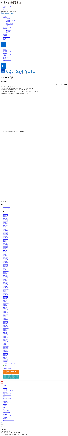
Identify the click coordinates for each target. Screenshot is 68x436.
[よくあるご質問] (7, 374)
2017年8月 (5, 333)
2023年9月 (5, 257)
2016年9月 (5, 347)
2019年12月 (5, 301)
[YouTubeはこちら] (2, 383)
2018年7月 (5, 322)
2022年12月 (5, 269)
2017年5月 (5, 336)
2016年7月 (5, 350)
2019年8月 (5, 307)
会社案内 (5, 28)
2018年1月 (5, 326)
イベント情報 (6, 207)
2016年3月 (5, 354)
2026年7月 (5, 215)
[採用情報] (11, 378)
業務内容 (5, 17)
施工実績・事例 (7, 27)
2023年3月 (5, 265)
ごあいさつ (8, 30)
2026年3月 (5, 221)
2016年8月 (5, 348)
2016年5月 (5, 351)
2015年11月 (5, 358)
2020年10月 (5, 291)
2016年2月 (5, 355)
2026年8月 (5, 214)
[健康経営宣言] (7, 368)
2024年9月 (5, 243)
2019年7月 (5, 308)
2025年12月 (5, 225)
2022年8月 (5, 273)
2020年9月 (5, 293)
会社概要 (8, 31)
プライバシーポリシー (8, 420)
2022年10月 (5, 272)
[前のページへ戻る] (3, 68)
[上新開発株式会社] (11, 4)
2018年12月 (5, 316)
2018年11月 (5, 318)
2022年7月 (5, 275)
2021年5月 (5, 284)
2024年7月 (5, 246)
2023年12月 (5, 253)
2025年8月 (5, 230)
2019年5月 (5, 311)
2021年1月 (5, 287)
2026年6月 (5, 216)
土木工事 (8, 19)
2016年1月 (5, 357)
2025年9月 (5, 229)
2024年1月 (5, 251)
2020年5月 (5, 296)
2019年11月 (5, 303)
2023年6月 (5, 261)
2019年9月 (5, 305)
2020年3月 (5, 298)
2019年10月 (5, 304)
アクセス (5, 9)
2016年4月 (5, 353)
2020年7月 (5, 294)
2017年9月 (5, 332)
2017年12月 (5, 328)
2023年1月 (5, 268)
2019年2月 (5, 315)
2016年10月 (5, 346)
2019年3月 (5, 314)
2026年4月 (5, 219)
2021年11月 (5, 280)
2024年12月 (5, 240)
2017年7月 (5, 335)
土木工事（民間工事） (11, 20)
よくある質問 (6, 37)
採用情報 (5, 35)
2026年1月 (5, 223)
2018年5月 (5, 323)
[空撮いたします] (7, 365)
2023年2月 (5, 266)
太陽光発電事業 (9, 24)
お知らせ (5, 39)
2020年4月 (5, 297)
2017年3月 (5, 339)
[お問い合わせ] (11, 373)
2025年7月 (5, 232)
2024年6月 (5, 247)
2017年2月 (5, 340)
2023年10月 (5, 255)
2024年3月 (5, 250)
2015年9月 (5, 360)
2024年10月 (5, 241)
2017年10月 (5, 330)
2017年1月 (5, 341)
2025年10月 (5, 227)
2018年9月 (5, 319)
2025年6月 (5, 233)
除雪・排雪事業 (9, 23)
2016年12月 (5, 343)
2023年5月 (5, 262)
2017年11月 (5, 329)
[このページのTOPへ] (2, 424)
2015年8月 (5, 361)
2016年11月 (5, 344)
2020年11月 (5, 290)
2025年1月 (5, 239)
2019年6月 (5, 310)
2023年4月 (5, 264)
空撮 (7, 25)
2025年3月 (5, 237)
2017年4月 (5, 337)
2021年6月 (5, 283)
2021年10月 (5, 282)
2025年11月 (5, 226)
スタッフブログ (7, 60)
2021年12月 (5, 279)
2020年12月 (5, 289)
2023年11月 (5, 254)
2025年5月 (5, 234)
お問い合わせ (6, 7)
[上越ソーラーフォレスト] (9, 363)
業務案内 (5, 388)
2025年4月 (5, 236)
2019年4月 (5, 312)
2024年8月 (5, 244)
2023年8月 (5, 258)
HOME (4, 16)
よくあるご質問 (7, 6)
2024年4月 (5, 248)
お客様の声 (5, 34)
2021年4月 (5, 286)
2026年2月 (5, 222)
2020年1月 (5, 300)
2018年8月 (5, 321)
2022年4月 (5, 278)
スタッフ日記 (17, 73)
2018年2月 (5, 325)
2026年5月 (5, 218)
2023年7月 (5, 259)
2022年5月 (5, 276)
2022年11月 (5, 271)
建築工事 (8, 21)
